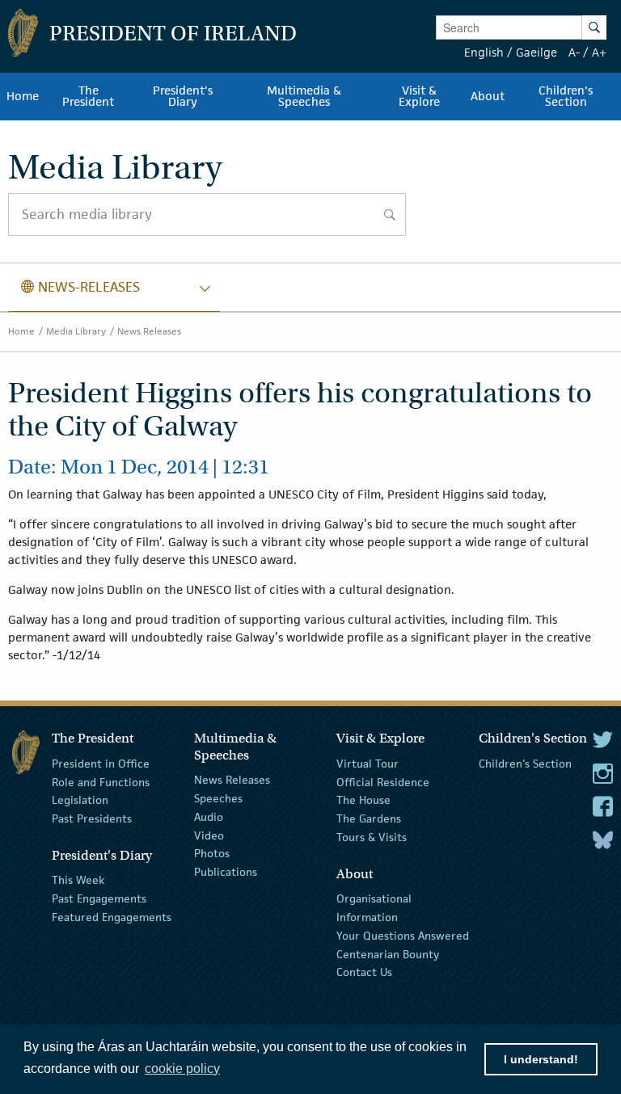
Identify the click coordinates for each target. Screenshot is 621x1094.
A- (574, 52)
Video (209, 834)
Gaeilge (536, 52)
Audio (208, 817)
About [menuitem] (488, 96)
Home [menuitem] (22, 96)
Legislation (80, 800)
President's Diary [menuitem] (183, 96)
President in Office (101, 763)
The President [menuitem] (88, 96)
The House (363, 800)
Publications (225, 872)
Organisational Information (374, 907)
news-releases (80, 287)
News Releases (149, 331)
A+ (599, 52)
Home (21, 331)
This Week (78, 880)
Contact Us (364, 972)
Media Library (76, 331)
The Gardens (368, 818)
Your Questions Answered (402, 935)
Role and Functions (101, 781)
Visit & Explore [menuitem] (419, 96)
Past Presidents (92, 818)
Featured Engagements (111, 917)
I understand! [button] (541, 1059)
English (484, 52)
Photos (212, 853)
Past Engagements (99, 898)
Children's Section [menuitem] (566, 96)
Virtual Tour (367, 763)
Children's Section (525, 763)
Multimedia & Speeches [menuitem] (304, 96)
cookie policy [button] (182, 1068)
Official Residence (382, 781)
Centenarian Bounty (387, 953)
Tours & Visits (371, 837)
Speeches (218, 798)
